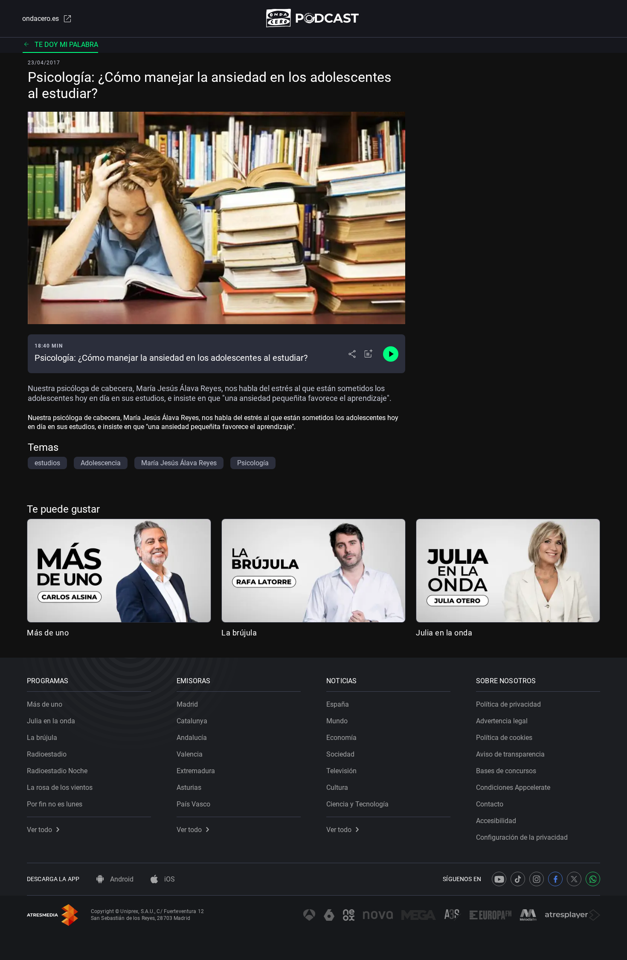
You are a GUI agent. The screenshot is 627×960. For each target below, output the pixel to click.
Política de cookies (504, 738)
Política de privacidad (508, 704)
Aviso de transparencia (510, 754)
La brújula (239, 632)
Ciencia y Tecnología (357, 804)
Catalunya (192, 721)
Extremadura (196, 771)
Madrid (187, 704)
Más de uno (48, 632)
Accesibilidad (496, 821)
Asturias (189, 787)
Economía (341, 738)
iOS (169, 879)
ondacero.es (40, 19)
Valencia (190, 754)
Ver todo (39, 830)
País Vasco (193, 804)
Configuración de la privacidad (522, 837)
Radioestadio (47, 754)
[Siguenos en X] (574, 879)
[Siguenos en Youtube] (499, 879)
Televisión (341, 771)
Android (121, 879)
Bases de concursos (506, 771)
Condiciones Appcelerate (513, 787)
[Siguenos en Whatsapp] (593, 879)
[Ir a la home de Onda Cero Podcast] (314, 18)
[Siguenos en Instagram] (536, 879)
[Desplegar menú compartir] (352, 354)
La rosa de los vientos (60, 787)
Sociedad (340, 754)
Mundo (337, 721)
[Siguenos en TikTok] (518, 879)
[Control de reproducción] (390, 354)
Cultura (337, 787)
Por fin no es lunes (54, 804)
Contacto (489, 804)
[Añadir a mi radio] (368, 354)
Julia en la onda (444, 632)
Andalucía (192, 738)
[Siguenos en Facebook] (555, 879)
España (337, 704)
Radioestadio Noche (57, 771)
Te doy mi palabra (66, 45)
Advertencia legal (502, 721)
